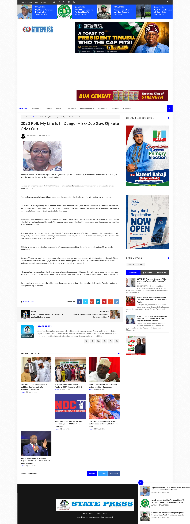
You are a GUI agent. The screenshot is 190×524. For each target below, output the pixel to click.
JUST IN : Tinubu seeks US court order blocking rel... (123, 12)
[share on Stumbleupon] (110, 302)
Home (24, 2)
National (131, 264)
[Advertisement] (122, 72)
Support (43, 2)
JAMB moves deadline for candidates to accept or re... (44, 12)
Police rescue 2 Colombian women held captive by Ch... (162, 12)
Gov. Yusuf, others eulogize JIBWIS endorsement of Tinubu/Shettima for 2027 (103, 423)
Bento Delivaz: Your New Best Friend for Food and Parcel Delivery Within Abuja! (152, 299)
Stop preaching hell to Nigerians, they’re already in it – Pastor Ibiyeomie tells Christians (36, 460)
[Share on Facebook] (79, 302)
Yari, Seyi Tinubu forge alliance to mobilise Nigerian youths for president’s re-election (34, 386)
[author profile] (23, 138)
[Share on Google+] (92, 302)
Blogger (92, 473)
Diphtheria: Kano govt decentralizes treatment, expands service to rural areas (170, 488)
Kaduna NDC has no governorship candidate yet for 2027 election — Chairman (68, 423)
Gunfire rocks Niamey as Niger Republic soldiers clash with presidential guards (167, 513)
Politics (35, 117)
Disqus (103, 473)
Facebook (114, 473)
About (37, 2)
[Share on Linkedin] (98, 302)
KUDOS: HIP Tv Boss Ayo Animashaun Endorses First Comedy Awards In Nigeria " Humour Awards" (152, 318)
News (29, 117)
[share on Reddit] (116, 302)
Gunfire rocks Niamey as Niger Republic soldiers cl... (84, 12)
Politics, (47, 135)
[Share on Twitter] (85, 302)
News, (43, 135)
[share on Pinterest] (104, 302)
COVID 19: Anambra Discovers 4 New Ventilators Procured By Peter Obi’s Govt (152, 281)
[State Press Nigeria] (39, 28)
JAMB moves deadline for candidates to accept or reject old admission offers (167, 501)
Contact (30, 2)
